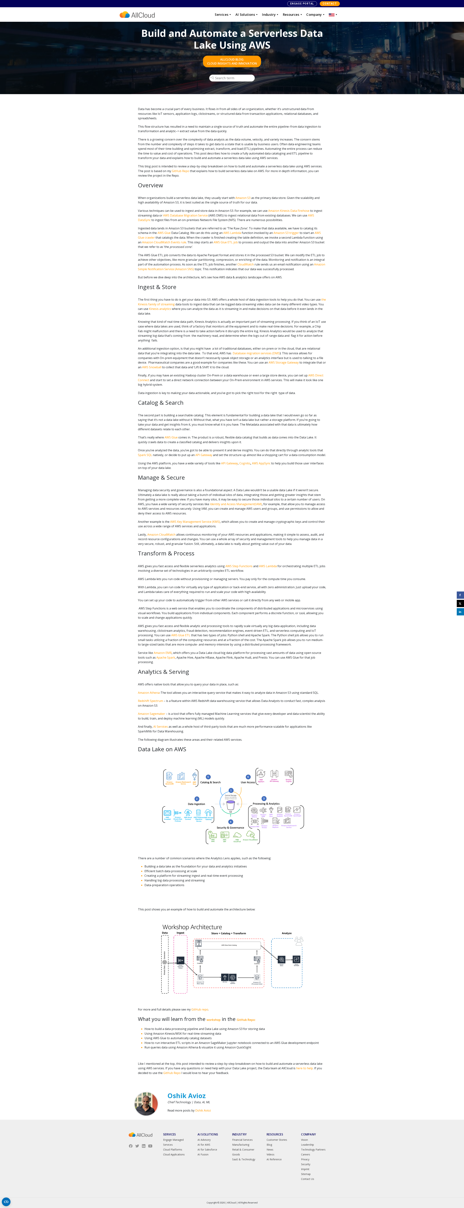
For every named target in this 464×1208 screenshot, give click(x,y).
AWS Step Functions (238, 566)
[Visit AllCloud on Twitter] (137, 1146)
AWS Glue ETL (180, 635)
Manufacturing (240, 1144)
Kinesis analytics (160, 309)
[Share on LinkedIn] (460, 611)
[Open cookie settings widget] (6, 1201)
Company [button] (314, 14)
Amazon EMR (163, 653)
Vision (304, 1139)
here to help (304, 1068)
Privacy (305, 1159)
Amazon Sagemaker (151, 714)
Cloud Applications (174, 1154)
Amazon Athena (149, 693)
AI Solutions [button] (245, 14)
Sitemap (306, 1174)
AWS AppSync (261, 463)
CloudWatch (245, 264)
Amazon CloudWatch (161, 535)
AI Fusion (203, 1154)
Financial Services (242, 1139)
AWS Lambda (232, 233)
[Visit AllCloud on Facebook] (131, 1146)
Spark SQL (145, 455)
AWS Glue (164, 233)
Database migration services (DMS (256, 353)
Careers (305, 1154)
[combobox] (232, 78)
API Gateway (229, 463)
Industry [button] (269, 14)
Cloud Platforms (172, 1149)
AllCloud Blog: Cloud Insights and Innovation (232, 61)
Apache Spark (165, 657)
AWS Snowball (151, 367)
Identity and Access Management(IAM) (236, 504)
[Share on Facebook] (460, 595)
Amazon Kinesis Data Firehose (288, 211)
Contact (330, 3)
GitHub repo (199, 1009)
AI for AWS (204, 1144)
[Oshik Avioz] (146, 1104)
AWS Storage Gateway (284, 362)
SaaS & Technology (243, 1159)
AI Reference (274, 1159)
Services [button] (221, 14)
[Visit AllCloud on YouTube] (150, 1146)
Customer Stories (277, 1139)
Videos (270, 1154)
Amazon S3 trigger (286, 233)
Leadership (307, 1144)
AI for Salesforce (207, 1149)
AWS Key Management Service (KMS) (195, 522)
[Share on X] (460, 603)
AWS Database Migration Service (185, 215)
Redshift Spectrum (150, 701)
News (270, 1149)
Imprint (305, 1169)
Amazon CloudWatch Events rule (164, 242)
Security (305, 1164)
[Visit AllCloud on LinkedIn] (144, 1146)
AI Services (160, 727)
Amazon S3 (242, 198)
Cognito (244, 463)
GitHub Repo (180, 171)
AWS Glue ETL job (226, 242)
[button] (333, 14)
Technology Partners (313, 1149)
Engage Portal (302, 3)
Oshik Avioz (203, 1110)
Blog (269, 1144)
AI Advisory (204, 1139)
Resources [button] (291, 14)
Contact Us (307, 1179)
